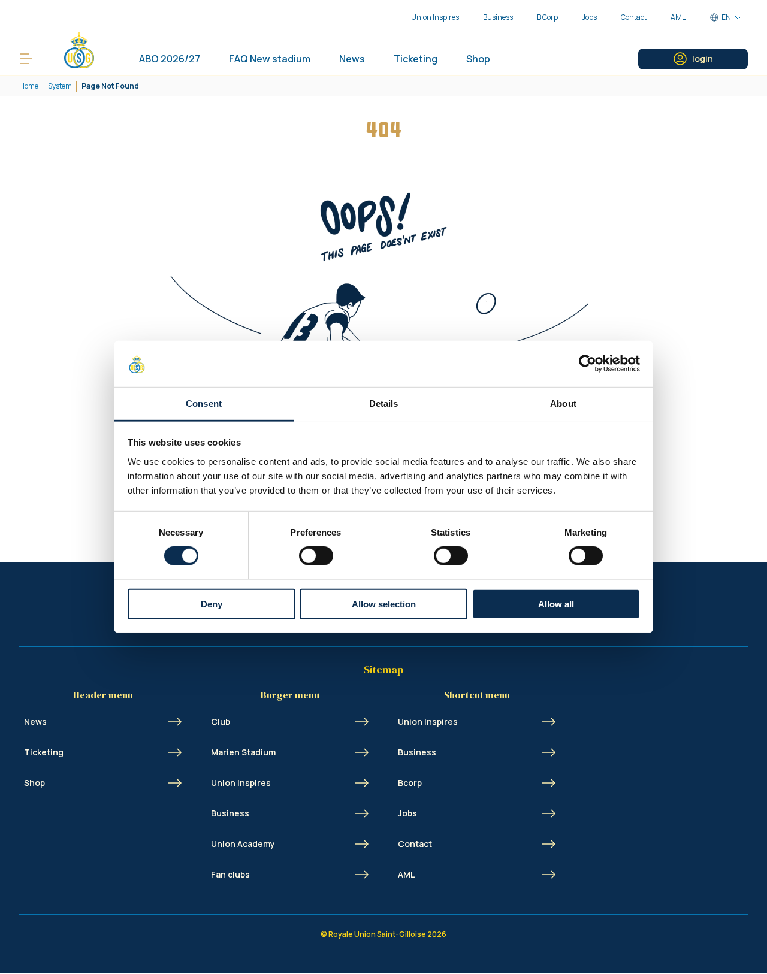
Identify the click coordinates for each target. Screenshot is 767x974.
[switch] (316, 555)
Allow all (556, 603)
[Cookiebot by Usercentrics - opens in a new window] (587, 364)
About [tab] (563, 403)
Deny (211, 603)
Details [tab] (383, 403)
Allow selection (384, 603)
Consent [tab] (204, 403)
